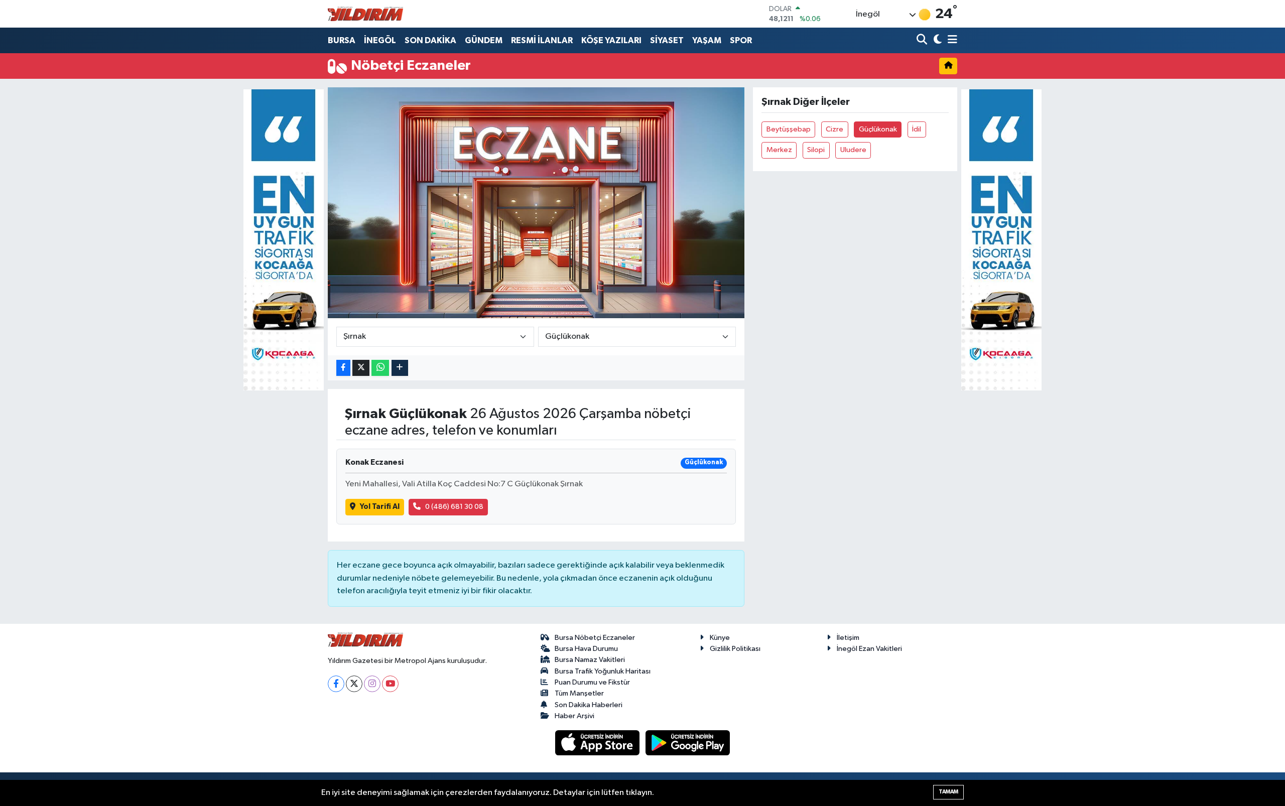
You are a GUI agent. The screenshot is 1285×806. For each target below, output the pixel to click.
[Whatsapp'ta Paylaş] (380, 368)
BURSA (341, 40)
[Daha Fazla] (400, 368)
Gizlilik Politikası (735, 648)
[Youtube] (390, 684)
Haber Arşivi (574, 716)
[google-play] (688, 742)
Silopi (816, 150)
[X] (354, 684)
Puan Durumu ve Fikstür (592, 682)
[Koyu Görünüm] (936, 40)
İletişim (848, 637)
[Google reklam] (283, 239)
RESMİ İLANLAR (542, 40)
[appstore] (598, 742)
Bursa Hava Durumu (586, 648)
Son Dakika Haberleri (588, 705)
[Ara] (923, 40)
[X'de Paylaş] (360, 368)
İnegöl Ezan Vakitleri (869, 648)
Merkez (779, 150)
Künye (720, 637)
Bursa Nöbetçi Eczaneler (595, 637)
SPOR (741, 40)
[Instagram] (372, 684)
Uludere (853, 150)
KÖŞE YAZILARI (611, 40)
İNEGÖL (380, 40)
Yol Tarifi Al (380, 506)
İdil (916, 129)
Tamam (948, 791)
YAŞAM (706, 40)
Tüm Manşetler (579, 693)
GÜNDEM (483, 40)
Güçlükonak (878, 129)
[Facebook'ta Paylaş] (343, 368)
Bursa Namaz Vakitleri (590, 659)
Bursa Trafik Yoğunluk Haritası (603, 671)
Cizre (834, 129)
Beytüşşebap (788, 129)
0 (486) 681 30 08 (454, 506)
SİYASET (667, 40)
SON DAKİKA (430, 40)
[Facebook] (336, 684)
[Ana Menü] (951, 40)
